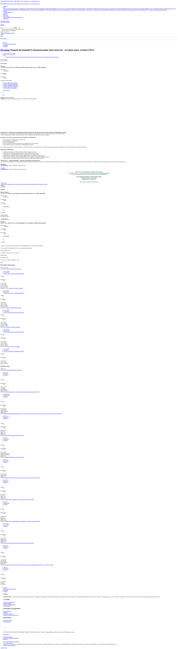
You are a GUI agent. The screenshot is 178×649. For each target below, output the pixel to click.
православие (35, 57)
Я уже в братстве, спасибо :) (8, 643)
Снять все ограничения (9, 602)
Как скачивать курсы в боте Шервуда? (137, 9)
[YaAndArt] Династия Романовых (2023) (14, 435)
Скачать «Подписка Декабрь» (10, 84)
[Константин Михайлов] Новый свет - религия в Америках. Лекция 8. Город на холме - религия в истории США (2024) (33, 413)
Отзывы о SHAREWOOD (9, 604)
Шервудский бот (7, 603)
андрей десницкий (13, 57)
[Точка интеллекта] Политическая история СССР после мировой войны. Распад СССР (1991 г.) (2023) (29, 564)
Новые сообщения (7, 17)
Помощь (5, 11)
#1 (3, 95)
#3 (3, 239)
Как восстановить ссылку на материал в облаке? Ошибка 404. (112, 8)
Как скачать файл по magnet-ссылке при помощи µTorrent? (113, 9)
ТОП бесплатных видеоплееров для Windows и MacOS (84, 8)
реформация (49, 57)
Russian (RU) (6, 634)
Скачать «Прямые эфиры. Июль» (11, 85)
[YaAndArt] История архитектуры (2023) (14, 457)
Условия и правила (7, 636)
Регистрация (4, 38)
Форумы (5, 13)
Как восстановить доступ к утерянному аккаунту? (153, 8)
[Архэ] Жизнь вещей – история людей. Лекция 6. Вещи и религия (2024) (22, 391)
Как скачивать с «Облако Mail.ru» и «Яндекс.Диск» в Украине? (84, 9)
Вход (2, 36)
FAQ (4, 7)
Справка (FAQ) (7, 606)
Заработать (5, 18)
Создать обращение (8, 12)
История (5, 375)
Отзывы (5, 6)
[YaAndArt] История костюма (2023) (13, 370)
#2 (3, 210)
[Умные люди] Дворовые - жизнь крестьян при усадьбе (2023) (19, 499)
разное (40, 57)
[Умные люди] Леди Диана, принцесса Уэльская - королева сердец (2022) (22, 477)
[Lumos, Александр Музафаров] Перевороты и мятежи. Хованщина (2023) (22, 521)
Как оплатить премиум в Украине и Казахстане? (57, 9)
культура (24, 57)
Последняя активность (17, 17)
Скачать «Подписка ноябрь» (10, 87)
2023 (7, 57)
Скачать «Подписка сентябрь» (10, 86)
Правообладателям (7, 613)
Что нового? (6, 16)
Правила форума (7, 8)
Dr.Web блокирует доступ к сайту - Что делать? (59, 8)
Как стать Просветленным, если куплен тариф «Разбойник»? (31, 9)
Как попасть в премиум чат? (133, 8)
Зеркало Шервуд (7, 611)
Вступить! (16, 641)
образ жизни (29, 57)
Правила (5, 612)
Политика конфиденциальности (11, 615)
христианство (55, 57)
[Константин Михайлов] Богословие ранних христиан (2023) (19, 543)
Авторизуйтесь (4, 165)
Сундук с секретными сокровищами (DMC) (13, 273)
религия (44, 57)
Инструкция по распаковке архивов (39, 8)
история (20, 57)
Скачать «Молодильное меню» (10, 83)
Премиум (5, 14)
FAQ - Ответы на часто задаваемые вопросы (156, 9)
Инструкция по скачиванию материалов (21, 8)
